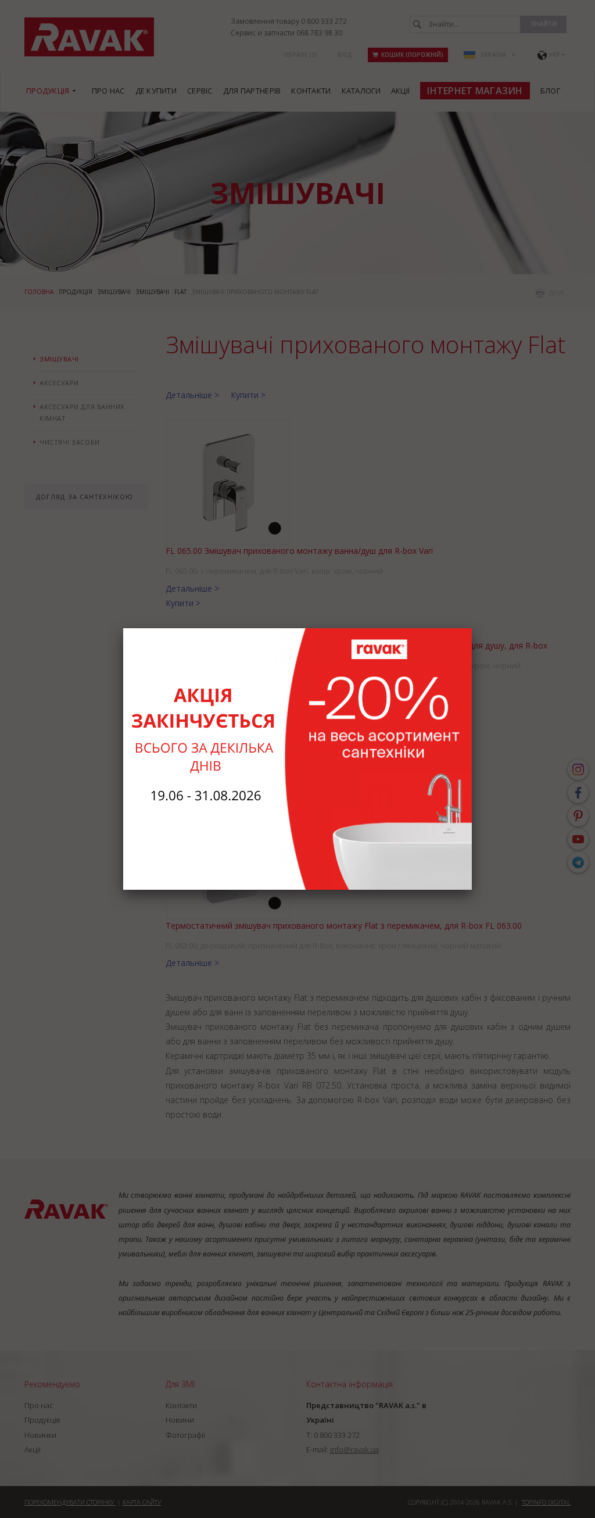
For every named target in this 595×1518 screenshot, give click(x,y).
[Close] (471, 628)
